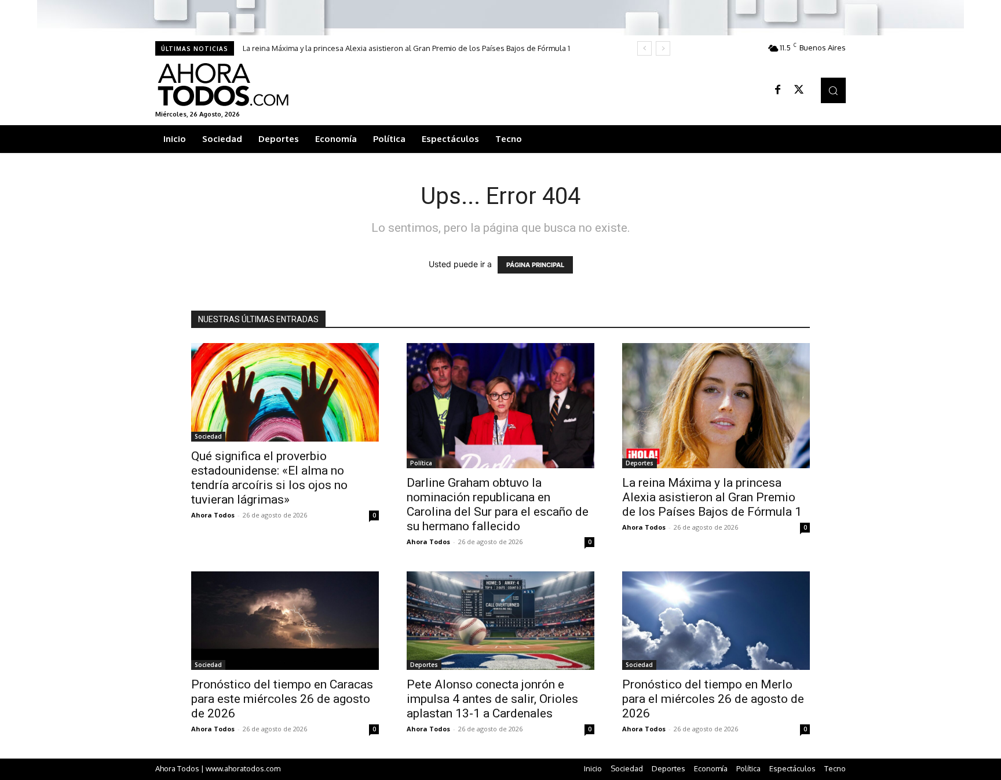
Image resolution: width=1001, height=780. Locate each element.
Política (421, 463)
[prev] (644, 48)
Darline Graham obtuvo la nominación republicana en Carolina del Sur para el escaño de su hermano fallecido (498, 504)
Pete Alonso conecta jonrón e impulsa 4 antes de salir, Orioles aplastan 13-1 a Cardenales (492, 698)
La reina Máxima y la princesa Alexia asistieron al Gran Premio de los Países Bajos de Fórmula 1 (406, 48)
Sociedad (208, 436)
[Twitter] (798, 90)
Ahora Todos (213, 515)
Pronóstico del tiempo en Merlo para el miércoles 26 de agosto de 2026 (713, 698)
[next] (663, 48)
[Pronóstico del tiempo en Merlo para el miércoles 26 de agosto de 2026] (716, 620)
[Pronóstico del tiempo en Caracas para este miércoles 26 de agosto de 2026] (285, 620)
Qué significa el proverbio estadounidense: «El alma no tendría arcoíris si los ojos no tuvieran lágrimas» (269, 477)
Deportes (639, 463)
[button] (833, 90)
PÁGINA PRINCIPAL (535, 265)
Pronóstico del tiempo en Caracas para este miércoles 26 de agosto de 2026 (282, 698)
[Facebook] (778, 90)
